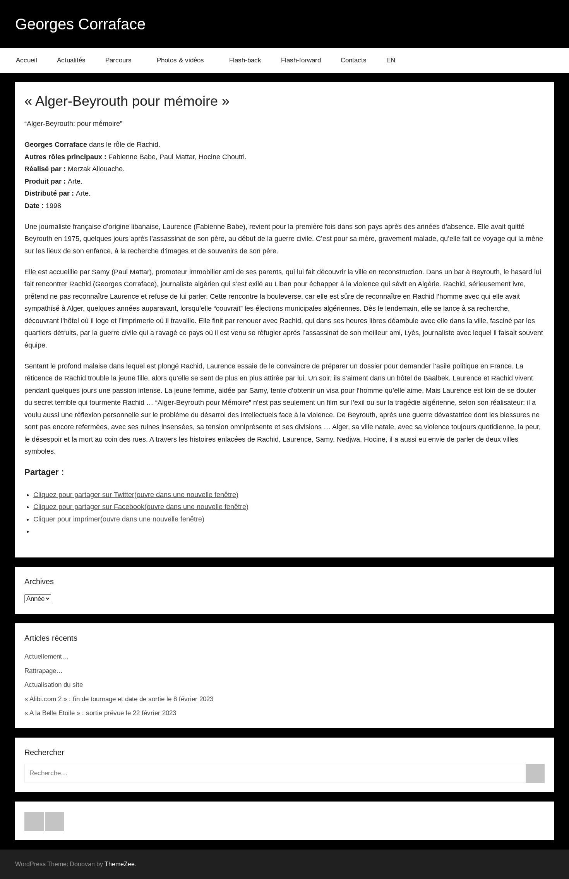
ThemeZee (120, 864)
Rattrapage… (43, 670)
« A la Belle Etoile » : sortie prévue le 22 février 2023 (100, 713)
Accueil (26, 60)
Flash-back (245, 60)
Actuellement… (46, 656)
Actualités (71, 60)
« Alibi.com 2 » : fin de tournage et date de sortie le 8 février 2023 (118, 699)
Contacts (354, 60)
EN (390, 60)
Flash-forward (301, 60)
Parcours (118, 60)
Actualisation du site (53, 684)
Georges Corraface (80, 24)
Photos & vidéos (180, 60)
